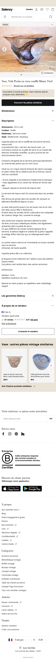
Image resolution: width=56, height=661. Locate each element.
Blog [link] (4, 513)
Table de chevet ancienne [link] (13, 582)
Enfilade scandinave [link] (11, 579)
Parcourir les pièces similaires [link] (28, 102)
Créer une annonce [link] (10, 629)
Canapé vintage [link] (9, 571)
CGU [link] (5, 528)
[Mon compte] (36, 9)
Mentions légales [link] (11, 532)
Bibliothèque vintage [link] (11, 559)
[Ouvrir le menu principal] (5, 16)
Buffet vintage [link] (8, 563)
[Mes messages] (41, 9)
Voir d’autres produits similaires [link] (17, 386)
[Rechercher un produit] (51, 17)
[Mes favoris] (47, 9)
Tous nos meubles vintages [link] (14, 590)
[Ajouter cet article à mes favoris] (52, 25)
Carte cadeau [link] (9, 610)
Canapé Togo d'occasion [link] (12, 586)
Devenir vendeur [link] (9, 625)
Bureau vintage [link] (9, 567)
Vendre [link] (29, 9)
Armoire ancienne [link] (10, 556)
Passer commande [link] (12, 602)
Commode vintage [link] (10, 575)
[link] (7, 9)
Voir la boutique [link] (9, 323)
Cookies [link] (7, 540)
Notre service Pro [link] (9, 613)
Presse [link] (5, 521)
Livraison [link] (7, 606)
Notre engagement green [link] (13, 517)
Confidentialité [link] (10, 536)
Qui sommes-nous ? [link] (11, 509)
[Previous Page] (4, 49)
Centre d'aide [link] (9, 544)
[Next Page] (51, 49)
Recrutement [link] (9, 525)
